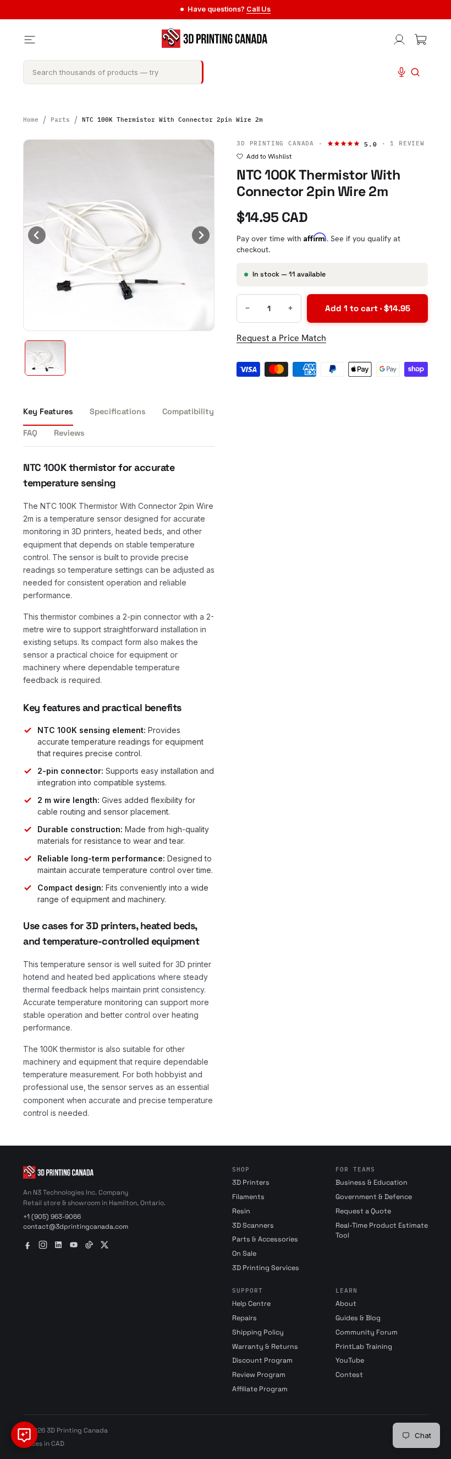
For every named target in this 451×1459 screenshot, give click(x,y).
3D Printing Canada (275, 143)
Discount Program (262, 1360)
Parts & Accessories (265, 1239)
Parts (60, 119)
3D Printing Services (265, 1267)
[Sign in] (399, 39)
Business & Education (372, 1182)
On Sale (244, 1253)
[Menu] (29, 39)
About (346, 1303)
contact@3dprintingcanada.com (75, 1226)
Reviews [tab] (69, 433)
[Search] (415, 72)
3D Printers (251, 1182)
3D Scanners (253, 1225)
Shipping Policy (258, 1332)
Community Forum (367, 1332)
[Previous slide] (37, 235)
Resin (241, 1211)
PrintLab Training (364, 1346)
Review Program (258, 1374)
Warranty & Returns (265, 1346)
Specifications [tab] (118, 411)
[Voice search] (401, 72)
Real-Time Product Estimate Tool (382, 1230)
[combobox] (113, 72)
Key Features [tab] (48, 411)
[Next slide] (201, 235)
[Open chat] (24, 1435)
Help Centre (251, 1303)
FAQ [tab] (30, 433)
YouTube (350, 1360)
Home (30, 119)
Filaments (248, 1196)
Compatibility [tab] (188, 411)
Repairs (244, 1318)
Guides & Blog (358, 1318)
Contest (349, 1374)
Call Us (258, 9)
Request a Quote (363, 1211)
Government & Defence (374, 1196)
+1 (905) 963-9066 (52, 1216)
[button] (45, 358)
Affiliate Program (260, 1389)
